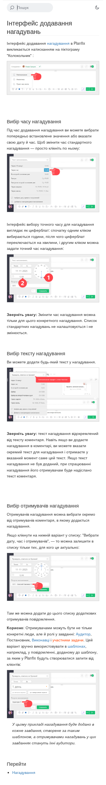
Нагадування (23, 772)
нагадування (58, 43)
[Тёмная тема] (97, 7)
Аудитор (83, 634)
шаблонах (76, 646)
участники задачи (67, 639)
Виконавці (40, 639)
